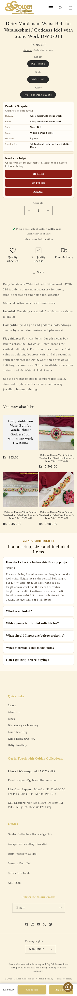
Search (12, 705)
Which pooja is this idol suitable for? (32, 623)
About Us (14, 712)
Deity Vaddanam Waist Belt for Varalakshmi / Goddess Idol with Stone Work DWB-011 (20, 515)
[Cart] (70, 7)
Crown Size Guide (19, 873)
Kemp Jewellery (17, 732)
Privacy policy (64, 978)
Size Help (38, 173)
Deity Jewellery (17, 745)
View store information (38, 239)
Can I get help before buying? (27, 659)
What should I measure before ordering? (35, 635)
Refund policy (45, 978)
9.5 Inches (38, 63)
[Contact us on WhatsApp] (68, 987)
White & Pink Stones (38, 94)
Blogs (11, 718)
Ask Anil (38, 191)
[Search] (60, 8)
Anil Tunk (14, 882)
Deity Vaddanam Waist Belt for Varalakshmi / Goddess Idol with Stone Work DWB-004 (20, 432)
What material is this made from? (30, 647)
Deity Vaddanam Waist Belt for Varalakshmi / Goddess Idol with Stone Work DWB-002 (56, 515)
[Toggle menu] (51, 8)
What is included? (19, 611)
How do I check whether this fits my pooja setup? (36, 565)
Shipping (27, 50)
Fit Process (38, 182)
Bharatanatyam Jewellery (23, 725)
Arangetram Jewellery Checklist (27, 844)
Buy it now (60, 990)
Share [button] (40, 272)
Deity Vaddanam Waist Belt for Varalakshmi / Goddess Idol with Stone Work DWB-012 (56, 458)
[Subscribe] (60, 907)
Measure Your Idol (19, 863)
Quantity (38, 202)
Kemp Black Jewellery (21, 738)
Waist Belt (38, 79)
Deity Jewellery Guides (22, 853)
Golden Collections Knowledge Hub (30, 834)
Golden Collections (24, 978)
